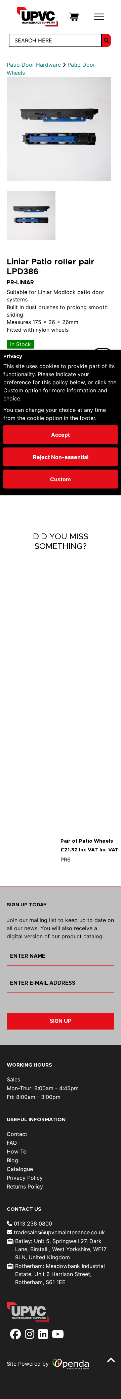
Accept (60, 434)
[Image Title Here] (59, 129)
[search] (106, 40)
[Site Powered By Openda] (70, 1364)
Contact (17, 1134)
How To (17, 1151)
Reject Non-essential (60, 457)
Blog (12, 1160)
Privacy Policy (25, 1177)
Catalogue (20, 1169)
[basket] (74, 16)
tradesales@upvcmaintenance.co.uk (58, 1232)
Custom (60, 479)
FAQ (12, 1142)
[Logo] (37, 16)
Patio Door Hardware (35, 64)
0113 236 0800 (32, 1223)
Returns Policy (25, 1186)
